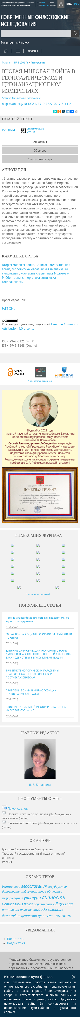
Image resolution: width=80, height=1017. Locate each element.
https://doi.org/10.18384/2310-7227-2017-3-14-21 (37, 104)
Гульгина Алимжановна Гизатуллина (21, 98)
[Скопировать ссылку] (76, 111)
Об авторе (40, 150)
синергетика (31, 277)
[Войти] (60, 4)
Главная (6, 62)
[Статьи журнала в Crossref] (40, 372)
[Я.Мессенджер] (55, 111)
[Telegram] (68, 111)
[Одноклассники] (59, 111)
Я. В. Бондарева (40, 785)
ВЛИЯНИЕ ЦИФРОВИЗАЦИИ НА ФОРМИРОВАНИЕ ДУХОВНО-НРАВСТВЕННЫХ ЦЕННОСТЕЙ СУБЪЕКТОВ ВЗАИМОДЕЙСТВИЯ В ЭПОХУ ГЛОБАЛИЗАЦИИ (38, 654)
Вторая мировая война (18, 265)
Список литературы (40, 159)
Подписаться (16, 943)
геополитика (21, 269)
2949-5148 (45, 5)
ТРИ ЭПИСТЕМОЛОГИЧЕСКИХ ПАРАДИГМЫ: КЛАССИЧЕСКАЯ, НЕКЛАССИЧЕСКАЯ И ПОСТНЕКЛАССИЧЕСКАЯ (32, 674)
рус (76, 4)
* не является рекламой (40, 380)
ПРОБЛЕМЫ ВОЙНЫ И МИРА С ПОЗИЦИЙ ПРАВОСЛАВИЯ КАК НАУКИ (31, 692)
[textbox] (40, 33)
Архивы (33, 51)
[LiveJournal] (63, 111)
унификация (10, 273)
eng (69, 4)
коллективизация (33, 273)
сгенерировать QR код (33, 130)
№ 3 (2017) (21, 62)
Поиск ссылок (18, 808)
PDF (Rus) (8, 130)
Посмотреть (15, 939)
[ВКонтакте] (72, 111)
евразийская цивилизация (50, 269)
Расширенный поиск (15, 42)
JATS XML (8, 308)
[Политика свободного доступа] (16, 372)
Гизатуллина (38, 62)
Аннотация (40, 142)
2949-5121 (45, 2)
